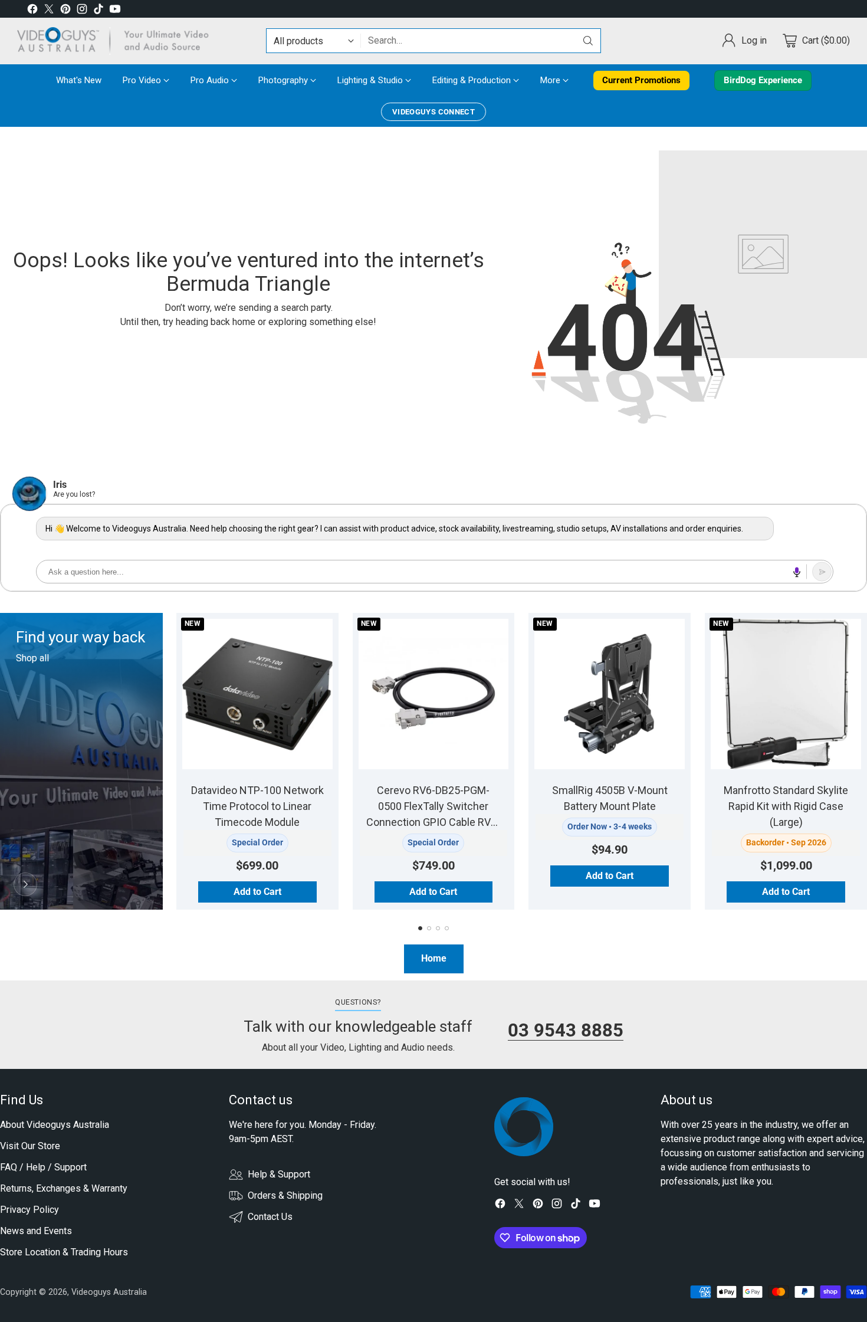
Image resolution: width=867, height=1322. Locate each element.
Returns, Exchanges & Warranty (63, 1188)
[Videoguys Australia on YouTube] (115, 11)
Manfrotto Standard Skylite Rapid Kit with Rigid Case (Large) (786, 806)
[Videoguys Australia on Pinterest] (65, 11)
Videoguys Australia (109, 1292)
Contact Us (270, 1216)
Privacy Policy (29, 1209)
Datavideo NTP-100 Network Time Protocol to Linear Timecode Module (257, 806)
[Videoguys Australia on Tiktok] (98, 11)
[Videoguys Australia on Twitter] (49, 11)
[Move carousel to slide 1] (420, 928)
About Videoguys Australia (54, 1124)
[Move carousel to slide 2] (429, 928)
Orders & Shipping (285, 1195)
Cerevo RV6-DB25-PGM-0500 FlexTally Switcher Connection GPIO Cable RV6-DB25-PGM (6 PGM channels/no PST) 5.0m (433, 822)
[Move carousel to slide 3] (438, 928)
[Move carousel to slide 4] (447, 928)
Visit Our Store (30, 1146)
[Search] (588, 40)
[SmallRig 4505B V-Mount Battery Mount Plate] (609, 694)
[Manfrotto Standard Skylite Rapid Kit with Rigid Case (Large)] (786, 694)
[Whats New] (25, 884)
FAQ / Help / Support (43, 1167)
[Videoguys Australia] (117, 41)
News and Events (36, 1230)
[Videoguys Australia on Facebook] (32, 11)
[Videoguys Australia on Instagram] (82, 11)
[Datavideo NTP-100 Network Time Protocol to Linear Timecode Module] (257, 694)
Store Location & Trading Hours (64, 1252)
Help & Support (279, 1174)
